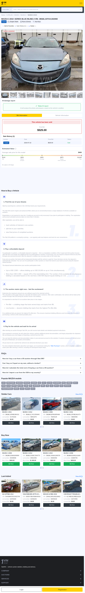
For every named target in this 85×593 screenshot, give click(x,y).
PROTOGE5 (10, 383)
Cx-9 (8, 386)
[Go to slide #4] (30, 95)
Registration (62, 589)
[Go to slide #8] (64, 95)
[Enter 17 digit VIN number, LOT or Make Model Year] (80, 9)
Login (21, 589)
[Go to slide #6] (47, 95)
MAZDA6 (36, 386)
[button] (6, 10)
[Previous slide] (4, 59)
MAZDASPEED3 (7, 389)
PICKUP (26, 383)
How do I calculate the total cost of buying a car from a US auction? (28, 368)
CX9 (26, 386)
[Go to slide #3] (22, 95)
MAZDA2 (67, 386)
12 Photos (8, 89)
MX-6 (27, 389)
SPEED (69, 383)
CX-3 (32, 389)
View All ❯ (79, 394)
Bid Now (11, 423)
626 (61, 386)
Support (5, 583)
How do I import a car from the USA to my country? (21, 372)
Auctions (5, 575)
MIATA (14, 386)
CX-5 (22, 389)
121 (51, 386)
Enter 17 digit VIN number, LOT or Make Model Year (26, 9)
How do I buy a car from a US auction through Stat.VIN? (23, 358)
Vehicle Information (62, 115)
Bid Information (22, 115)
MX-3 (75, 383)
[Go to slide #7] (55, 95)
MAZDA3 (19, 383)
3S (47, 386)
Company (5, 571)
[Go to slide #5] (38, 95)
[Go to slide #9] (72, 95)
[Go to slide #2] (13, 95)
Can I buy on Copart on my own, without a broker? (21, 363)
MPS (42, 386)
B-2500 (20, 386)
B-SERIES (57, 383)
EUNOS (33, 383)
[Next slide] (79, 59)
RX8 (3, 386)
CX (39, 383)
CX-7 (44, 383)
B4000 (16, 389)
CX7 (3, 383)
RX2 (63, 383)
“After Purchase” (55, 346)
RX (31, 386)
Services (5, 579)
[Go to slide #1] (5, 95)
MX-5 (56, 386)
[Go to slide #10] (81, 95)
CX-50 (50, 383)
